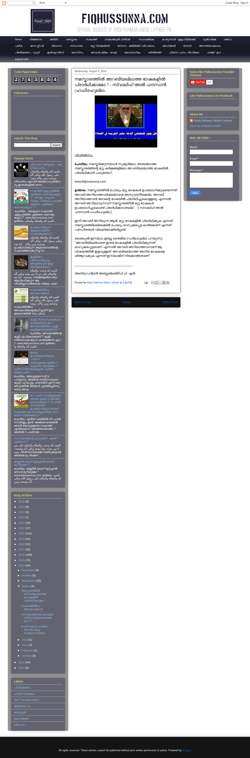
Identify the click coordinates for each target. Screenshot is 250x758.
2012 (21, 667)
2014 (21, 565)
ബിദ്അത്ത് (154, 52)
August (26, 586)
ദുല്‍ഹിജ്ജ (209, 39)
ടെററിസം (77, 52)
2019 (21, 538)
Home (18, 39)
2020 (21, 533)
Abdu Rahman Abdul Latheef (213, 120)
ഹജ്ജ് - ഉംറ (214, 52)
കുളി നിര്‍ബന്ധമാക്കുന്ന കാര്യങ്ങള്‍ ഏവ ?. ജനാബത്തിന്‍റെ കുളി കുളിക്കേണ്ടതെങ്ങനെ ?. (45, 324)
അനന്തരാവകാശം (210, 45)
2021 (21, 528)
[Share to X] (160, 283)
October (27, 575)
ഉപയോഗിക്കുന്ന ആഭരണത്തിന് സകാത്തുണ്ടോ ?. (41, 230)
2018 (21, 544)
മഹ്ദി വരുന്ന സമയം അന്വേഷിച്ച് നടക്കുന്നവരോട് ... (34, 630)
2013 (21, 662)
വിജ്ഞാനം (35, 39)
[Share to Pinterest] (168, 283)
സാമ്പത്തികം (146, 39)
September (29, 580)
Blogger (186, 750)
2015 (21, 560)
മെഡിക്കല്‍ (168, 45)
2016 (21, 554)
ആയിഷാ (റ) (22, 706)
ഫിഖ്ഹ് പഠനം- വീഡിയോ (184, 52)
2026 (21, 501)
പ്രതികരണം (22, 687)
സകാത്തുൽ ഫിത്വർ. (118, 39)
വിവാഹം (19, 724)
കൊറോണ (21, 59)
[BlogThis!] (157, 283)
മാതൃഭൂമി (20, 712)
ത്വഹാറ (57, 45)
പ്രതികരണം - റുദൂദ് (27, 52)
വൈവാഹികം (132, 52)
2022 (21, 522)
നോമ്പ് (187, 45)
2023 (21, 517)
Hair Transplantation (26, 699)
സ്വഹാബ (76, 45)
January (27, 655)
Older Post (170, 302)
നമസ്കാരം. (72, 39)
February (28, 650)
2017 (21, 549)
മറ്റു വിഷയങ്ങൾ (100, 45)
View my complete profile (205, 125)
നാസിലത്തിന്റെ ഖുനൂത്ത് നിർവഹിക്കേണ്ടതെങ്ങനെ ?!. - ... (37, 618)
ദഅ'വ (227, 39)
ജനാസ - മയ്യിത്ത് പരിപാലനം (135, 45)
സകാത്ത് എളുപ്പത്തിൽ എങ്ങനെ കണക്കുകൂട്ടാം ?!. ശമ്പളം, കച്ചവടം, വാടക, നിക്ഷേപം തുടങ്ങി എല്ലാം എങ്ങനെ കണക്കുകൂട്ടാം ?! (38, 199)
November (28, 570)
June (25, 644)
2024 (21, 512)
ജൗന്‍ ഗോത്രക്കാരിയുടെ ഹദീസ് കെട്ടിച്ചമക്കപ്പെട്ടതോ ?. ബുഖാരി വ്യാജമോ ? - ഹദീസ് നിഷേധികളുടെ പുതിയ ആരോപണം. (36, 362)
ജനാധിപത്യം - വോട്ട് (104, 52)
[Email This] (153, 283)
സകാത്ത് (91, 39)
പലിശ (18, 45)
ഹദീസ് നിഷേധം (24, 693)
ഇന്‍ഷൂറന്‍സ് (55, 52)
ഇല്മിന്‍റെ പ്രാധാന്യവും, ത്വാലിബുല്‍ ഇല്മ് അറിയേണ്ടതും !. (41, 261)
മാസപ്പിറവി (37, 45)
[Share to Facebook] (164, 283)
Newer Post (83, 302)
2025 (21, 506)
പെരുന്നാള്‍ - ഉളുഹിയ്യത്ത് (178, 39)
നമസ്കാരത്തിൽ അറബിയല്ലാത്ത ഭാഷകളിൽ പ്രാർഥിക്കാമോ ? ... (35, 595)
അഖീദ (54, 39)
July (24, 639)
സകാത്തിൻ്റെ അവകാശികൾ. (40, 291)
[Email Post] (146, 282)
